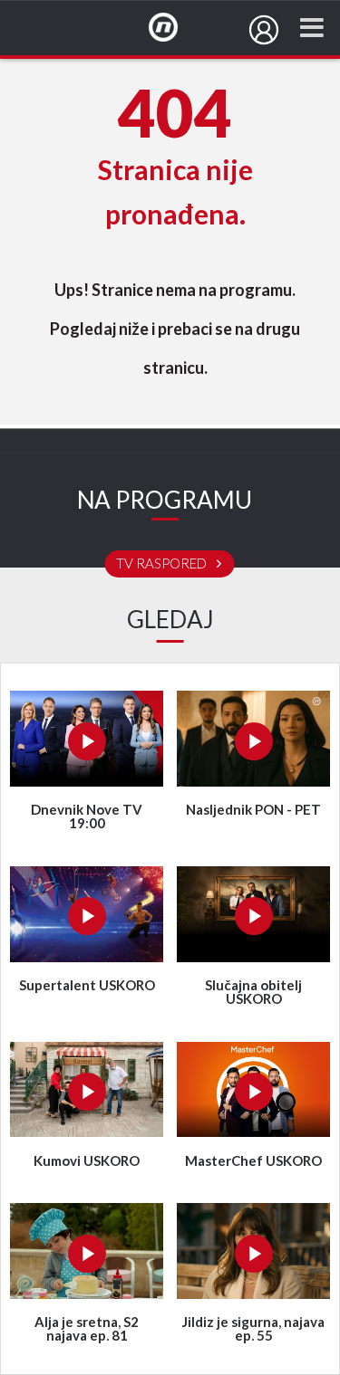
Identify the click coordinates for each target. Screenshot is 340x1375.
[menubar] (264, 30)
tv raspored (162, 564)
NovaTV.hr (175, 28)
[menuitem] (264, 30)
